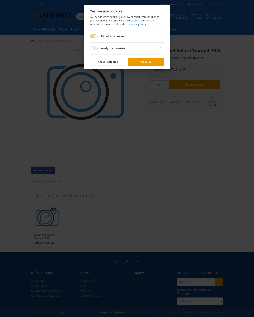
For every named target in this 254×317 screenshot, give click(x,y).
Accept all (146, 61)
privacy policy (138, 24)
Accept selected (108, 61)
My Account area (136, 20)
